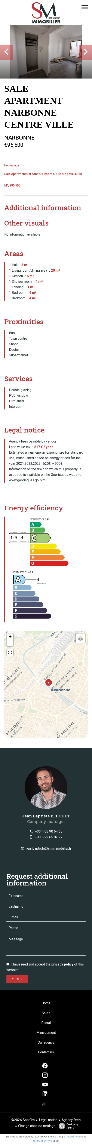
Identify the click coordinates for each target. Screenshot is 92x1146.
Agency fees (71, 1120)
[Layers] (80, 638)
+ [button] (10, 636)
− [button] (10, 643)
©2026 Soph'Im (23, 1120)
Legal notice (48, 1120)
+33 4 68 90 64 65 (48, 831)
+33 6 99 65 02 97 (48, 837)
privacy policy (62, 964)
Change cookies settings (36, 1126)
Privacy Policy (74, 1136)
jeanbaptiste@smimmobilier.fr (49, 848)
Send (17, 979)
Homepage (11, 165)
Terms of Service (42, 1140)
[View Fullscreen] (10, 652)
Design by (72, 1126)
